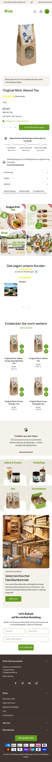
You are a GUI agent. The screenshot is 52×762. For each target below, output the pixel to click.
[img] (26, 269)
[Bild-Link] (13, 472)
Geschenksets (8, 715)
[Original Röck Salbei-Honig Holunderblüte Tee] (14, 343)
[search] (35, 11)
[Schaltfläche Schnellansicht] (22, 346)
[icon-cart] (41, 11)
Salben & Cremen (9, 703)
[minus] (5, 127)
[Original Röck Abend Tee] (38, 343)
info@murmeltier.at (10, 672)
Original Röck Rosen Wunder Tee (14, 402)
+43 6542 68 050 (8, 670)
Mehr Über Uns (8, 676)
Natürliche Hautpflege (11, 707)
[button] (34, 127)
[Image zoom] (26, 44)
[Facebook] (16, 683)
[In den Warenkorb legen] (22, 351)
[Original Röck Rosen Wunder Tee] (14, 386)
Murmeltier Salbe (9, 699)
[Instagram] (22, 683)
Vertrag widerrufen (26, 738)
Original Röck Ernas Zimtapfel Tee (38, 402)
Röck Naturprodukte (16, 754)
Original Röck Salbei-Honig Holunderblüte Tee (13, 360)
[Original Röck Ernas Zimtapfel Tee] (38, 386)
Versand (18, 116)
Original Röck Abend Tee (38, 359)
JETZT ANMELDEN (26, 647)
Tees (4, 711)
